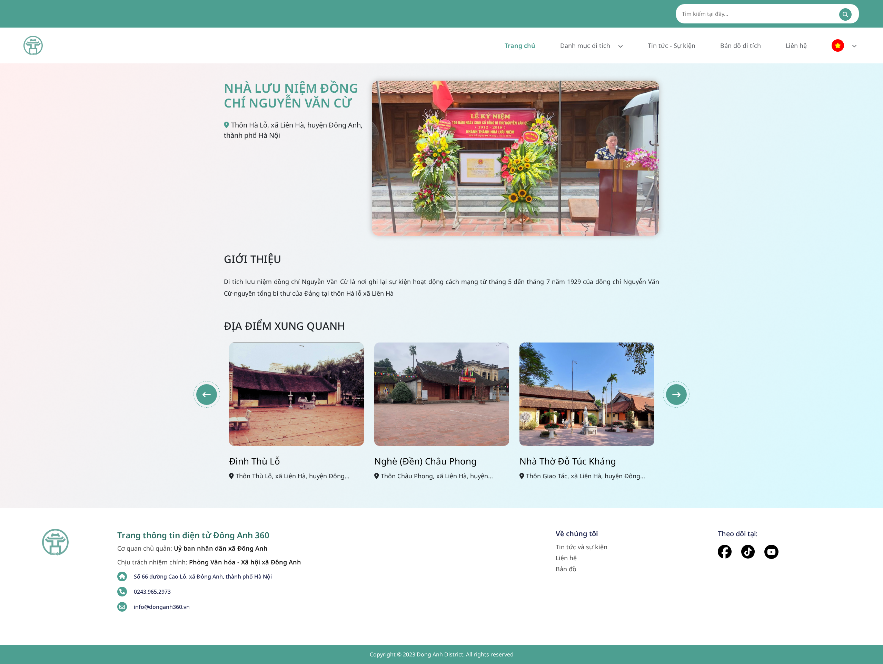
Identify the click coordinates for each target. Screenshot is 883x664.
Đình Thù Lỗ (254, 461)
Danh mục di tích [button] (586, 45)
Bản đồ (566, 569)
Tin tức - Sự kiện (671, 45)
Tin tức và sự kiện (581, 547)
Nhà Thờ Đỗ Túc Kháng (567, 461)
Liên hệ (796, 45)
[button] (844, 45)
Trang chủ (520, 45)
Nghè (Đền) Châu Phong (425, 461)
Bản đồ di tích (740, 45)
